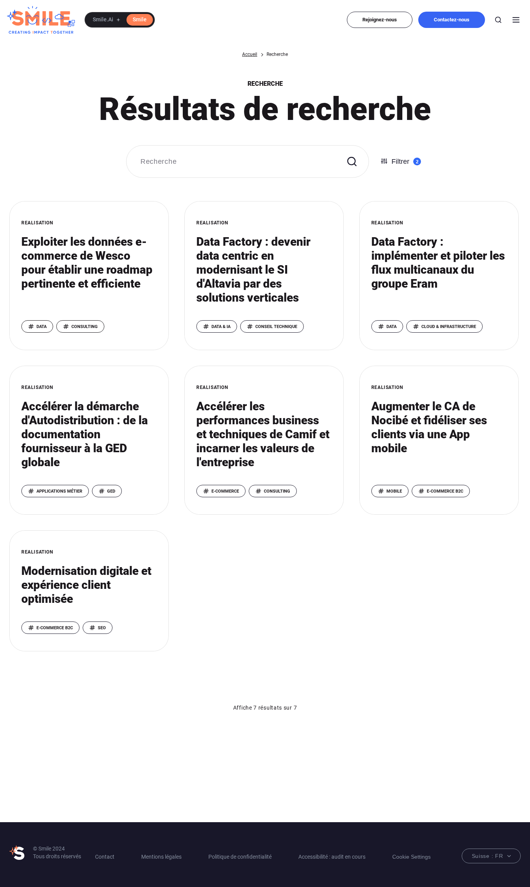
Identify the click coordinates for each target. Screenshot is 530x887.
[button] (120, 20)
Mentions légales (161, 857)
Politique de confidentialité (240, 857)
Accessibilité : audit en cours (331, 857)
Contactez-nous (451, 20)
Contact (104, 857)
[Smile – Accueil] (41, 20)
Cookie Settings (411, 857)
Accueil (249, 54)
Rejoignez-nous (379, 20)
